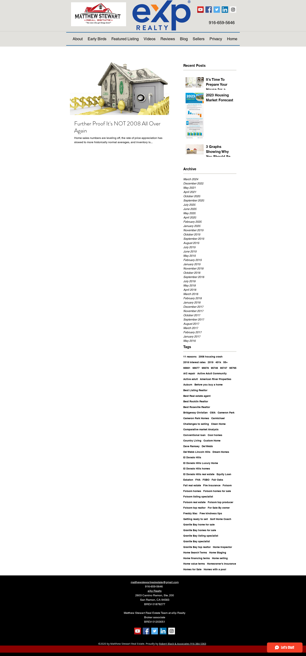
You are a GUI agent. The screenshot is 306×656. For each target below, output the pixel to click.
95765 (232, 368)
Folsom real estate (194, 502)
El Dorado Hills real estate (198, 474)
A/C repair (189, 373)
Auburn (187, 384)
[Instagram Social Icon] (233, 9)
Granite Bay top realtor (197, 547)
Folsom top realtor (194, 507)
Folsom (227, 485)
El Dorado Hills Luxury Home (200, 463)
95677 (196, 368)
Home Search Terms (195, 552)
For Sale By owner (219, 507)
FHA (197, 479)
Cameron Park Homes (196, 418)
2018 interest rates (194, 362)
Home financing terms (196, 558)
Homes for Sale (192, 569)
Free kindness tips (211, 513)
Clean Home (218, 424)
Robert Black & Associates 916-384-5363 (182, 643)
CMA (213, 412)
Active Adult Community (212, 373)
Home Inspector (222, 547)
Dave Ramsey (191, 446)
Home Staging (217, 552)
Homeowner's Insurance (221, 563)
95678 (205, 368)
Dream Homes (220, 452)
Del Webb (207, 446)
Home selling (220, 558)
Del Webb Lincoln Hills (196, 452)
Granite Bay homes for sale (199, 530)
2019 (210, 362)
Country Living (192, 440)
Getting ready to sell (195, 519)
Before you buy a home (208, 384)
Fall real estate (192, 485)
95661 (186, 368)
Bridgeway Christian (195, 412)
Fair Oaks (217, 479)
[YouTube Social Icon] (200, 9)
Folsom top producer (220, 502)
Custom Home (211, 440)
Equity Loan (224, 474)
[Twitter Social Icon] (217, 9)
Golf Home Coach (220, 519)
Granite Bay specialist (196, 541)
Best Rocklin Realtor (195, 401)
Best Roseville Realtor (196, 407)
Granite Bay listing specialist (200, 535)
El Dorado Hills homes (196, 468)
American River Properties (215, 379)
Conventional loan (194, 435)
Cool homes (215, 435)
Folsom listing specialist (198, 496)
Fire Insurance (211, 485)
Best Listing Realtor (195, 390)
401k (218, 362)
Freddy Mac (190, 513)
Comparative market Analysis (201, 429)
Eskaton (188, 479)
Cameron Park (226, 412)
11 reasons (190, 356)
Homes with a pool (215, 569)
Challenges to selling (196, 424)
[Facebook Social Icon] (208, 9)
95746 (214, 368)
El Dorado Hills (192, 457)
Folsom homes (192, 491)
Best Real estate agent (197, 396)
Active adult (190, 379)
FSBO (206, 479)
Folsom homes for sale (217, 491)
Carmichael (218, 418)
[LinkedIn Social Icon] (225, 9)
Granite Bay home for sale (199, 524)
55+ (225, 362)
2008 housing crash (211, 356)
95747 (223, 368)
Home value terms (194, 563)
